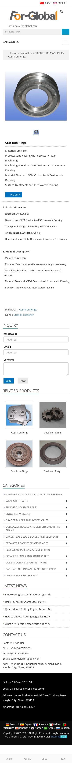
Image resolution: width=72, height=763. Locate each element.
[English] (59, 2)
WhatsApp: (10, 333)
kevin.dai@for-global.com (23, 26)
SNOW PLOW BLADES (18, 513)
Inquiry (27, 759)
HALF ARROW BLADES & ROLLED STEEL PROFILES (34, 494)
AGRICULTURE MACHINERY (48, 53)
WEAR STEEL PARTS (17, 500)
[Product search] (65, 32)
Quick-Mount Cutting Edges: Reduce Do (28, 609)
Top (63, 759)
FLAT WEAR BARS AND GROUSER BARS (28, 549)
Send (9, 380)
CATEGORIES (11, 42)
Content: (8, 359)
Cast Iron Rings (17, 56)
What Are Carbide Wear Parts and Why (27, 623)
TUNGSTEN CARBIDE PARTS (22, 507)
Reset (23, 380)
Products (25, 53)
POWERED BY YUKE (39, 736)
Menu (45, 759)
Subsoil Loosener (24, 314)
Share (9, 759)
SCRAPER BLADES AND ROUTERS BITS (27, 556)
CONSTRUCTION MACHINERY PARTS (27, 562)
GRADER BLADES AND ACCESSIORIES (27, 520)
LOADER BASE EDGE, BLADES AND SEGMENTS (32, 536)
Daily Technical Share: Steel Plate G (25, 601)
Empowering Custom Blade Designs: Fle (28, 594)
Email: (7, 346)
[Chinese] (45, 2)
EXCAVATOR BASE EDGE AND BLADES (27, 543)
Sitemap (55, 736)
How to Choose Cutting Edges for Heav (27, 616)
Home (13, 53)
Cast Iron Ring (19, 432)
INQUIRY (14, 194)
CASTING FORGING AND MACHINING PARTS (31, 569)
